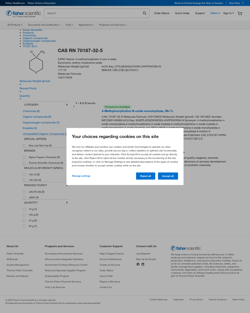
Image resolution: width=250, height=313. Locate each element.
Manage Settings (81, 175)
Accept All (168, 176)
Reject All (145, 176)
